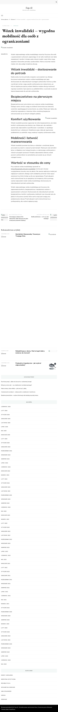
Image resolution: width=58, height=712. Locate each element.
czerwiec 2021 (5, 595)
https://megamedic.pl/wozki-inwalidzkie (23, 169)
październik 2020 (6, 612)
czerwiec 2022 (5, 555)
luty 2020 (4, 628)
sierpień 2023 (5, 503)
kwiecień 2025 (5, 435)
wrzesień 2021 (5, 583)
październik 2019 (6, 644)
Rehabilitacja (5, 683)
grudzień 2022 (5, 531)
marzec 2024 (5, 475)
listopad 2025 (5, 422)
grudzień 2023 (5, 487)
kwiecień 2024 (5, 471)
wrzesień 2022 (5, 543)
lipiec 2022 (4, 551)
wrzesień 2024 (5, 455)
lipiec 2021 (4, 591)
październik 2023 (6, 495)
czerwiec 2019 (5, 660)
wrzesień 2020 (5, 616)
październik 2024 (6, 451)
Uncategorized (6, 691)
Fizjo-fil (29, 7)
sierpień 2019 (5, 652)
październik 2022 (6, 539)
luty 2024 (4, 479)
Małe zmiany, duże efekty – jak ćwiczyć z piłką (13, 388)
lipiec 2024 (4, 463)
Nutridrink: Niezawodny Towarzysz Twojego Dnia (27, 235)
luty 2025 (4, 439)
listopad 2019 (5, 640)
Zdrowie (15, 25)
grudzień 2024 (5, 447)
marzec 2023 (5, 519)
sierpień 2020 (5, 620)
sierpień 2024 (5, 459)
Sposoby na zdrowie (8, 687)
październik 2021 (6, 579)
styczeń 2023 (5, 527)
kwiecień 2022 (5, 563)
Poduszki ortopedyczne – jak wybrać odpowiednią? (28, 364)
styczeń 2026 (5, 414)
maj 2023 (3, 511)
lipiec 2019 (4, 656)
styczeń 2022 (5, 571)
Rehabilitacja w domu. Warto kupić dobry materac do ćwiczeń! (30, 352)
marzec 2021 (5, 603)
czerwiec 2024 (5, 467)
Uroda (3, 695)
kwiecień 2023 (5, 515)
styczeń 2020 (5, 632)
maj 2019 (3, 664)
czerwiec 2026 (5, 406)
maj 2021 (3, 599)
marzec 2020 (5, 624)
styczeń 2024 (5, 483)
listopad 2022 (5, 535)
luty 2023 (4, 523)
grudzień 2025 (5, 418)
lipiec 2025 (4, 426)
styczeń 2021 (5, 607)
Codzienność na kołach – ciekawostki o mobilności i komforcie (18, 392)
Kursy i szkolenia (7, 675)
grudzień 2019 (5, 636)
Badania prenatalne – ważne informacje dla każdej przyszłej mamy (19, 395)
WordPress (12, 709)
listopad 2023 (5, 491)
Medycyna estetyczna (8, 679)
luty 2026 (4, 410)
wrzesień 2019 (5, 648)
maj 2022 (3, 559)
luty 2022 (4, 567)
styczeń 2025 (5, 443)
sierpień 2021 (5, 587)
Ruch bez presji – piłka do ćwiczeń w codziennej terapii (16, 381)
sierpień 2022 (5, 547)
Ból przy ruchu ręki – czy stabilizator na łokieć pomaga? (16, 385)
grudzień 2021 (5, 575)
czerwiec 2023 (5, 507)
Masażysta (4, 54)
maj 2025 (3, 430)
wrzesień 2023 (5, 499)
